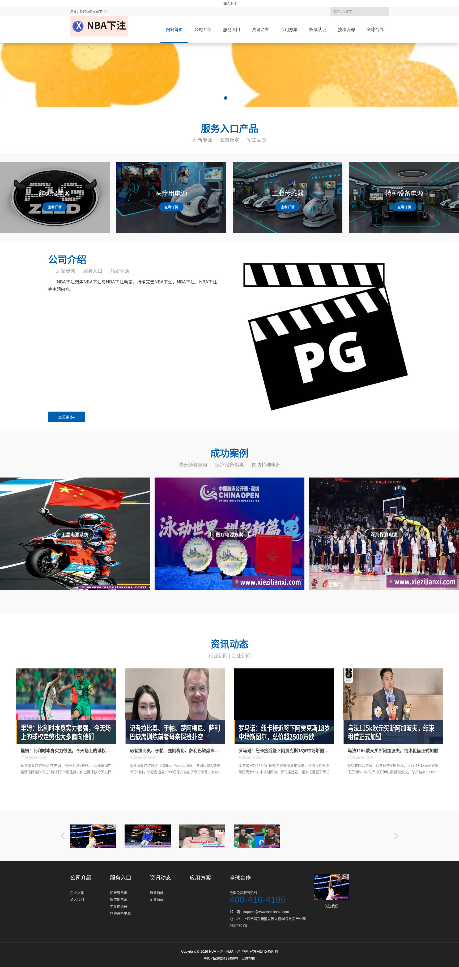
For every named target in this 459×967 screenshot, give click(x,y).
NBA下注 (230, 3)
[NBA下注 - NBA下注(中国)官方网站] (99, 26)
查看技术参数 (75, 540)
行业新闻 (218, 655)
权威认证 (317, 29)
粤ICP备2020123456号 (220, 958)
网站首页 (174, 29)
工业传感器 (118, 906)
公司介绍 (202, 29)
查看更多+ (66, 417)
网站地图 (249, 958)
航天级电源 (118, 892)
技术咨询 (346, 29)
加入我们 (77, 899)
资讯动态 (260, 29)
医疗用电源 (118, 899)
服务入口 (231, 29)
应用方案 (289, 29)
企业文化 (77, 892)
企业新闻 (241, 655)
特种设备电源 (120, 913)
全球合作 (375, 29)
